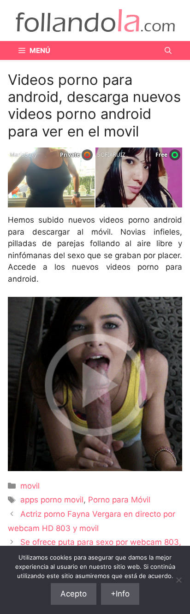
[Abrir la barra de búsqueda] (168, 50)
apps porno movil (51, 499)
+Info (120, 593)
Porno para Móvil (119, 499)
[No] (178, 579)
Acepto (73, 593)
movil (30, 485)
